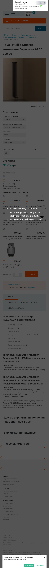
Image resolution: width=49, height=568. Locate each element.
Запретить (40, 565)
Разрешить (29, 565)
